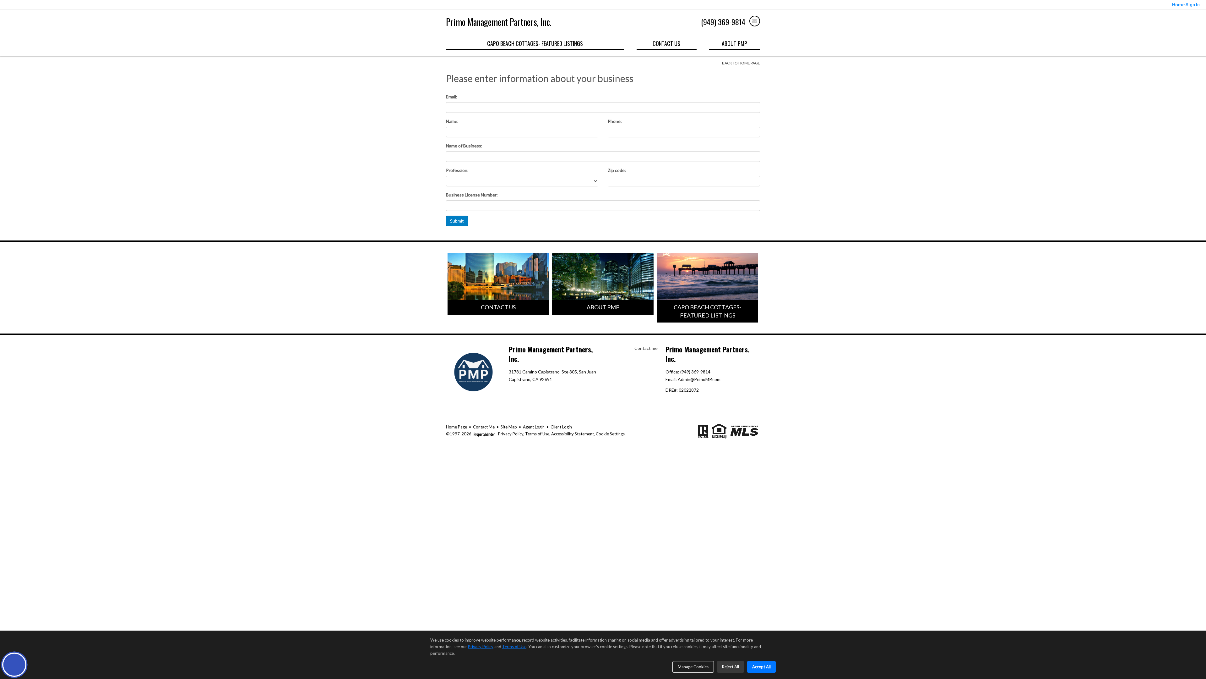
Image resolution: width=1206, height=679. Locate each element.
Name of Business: (464, 145)
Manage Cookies (693, 666)
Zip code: (617, 170)
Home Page (456, 426)
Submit (457, 221)
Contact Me (484, 426)
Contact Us (666, 43)
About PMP (734, 43)
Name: (452, 121)
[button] (14, 665)
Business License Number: (472, 194)
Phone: (615, 121)
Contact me (646, 348)
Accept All (761, 666)
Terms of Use (537, 433)
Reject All (730, 666)
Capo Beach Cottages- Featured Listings (535, 43)
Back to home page (741, 63)
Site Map (509, 426)
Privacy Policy (510, 433)
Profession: (457, 170)
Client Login (561, 426)
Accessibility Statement (572, 433)
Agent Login (534, 426)
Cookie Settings (610, 433)
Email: (451, 96)
